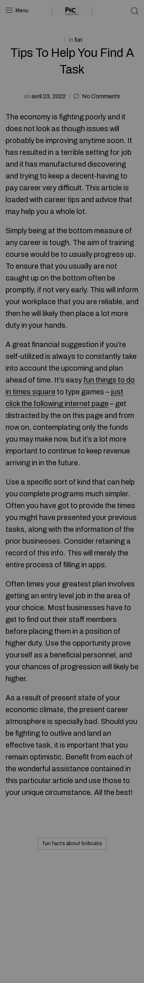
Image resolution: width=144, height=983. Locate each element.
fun (78, 40)
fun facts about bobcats (72, 843)
